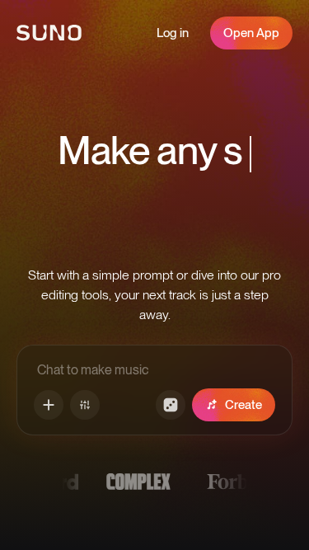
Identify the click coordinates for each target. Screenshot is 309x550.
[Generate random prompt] (170, 405)
